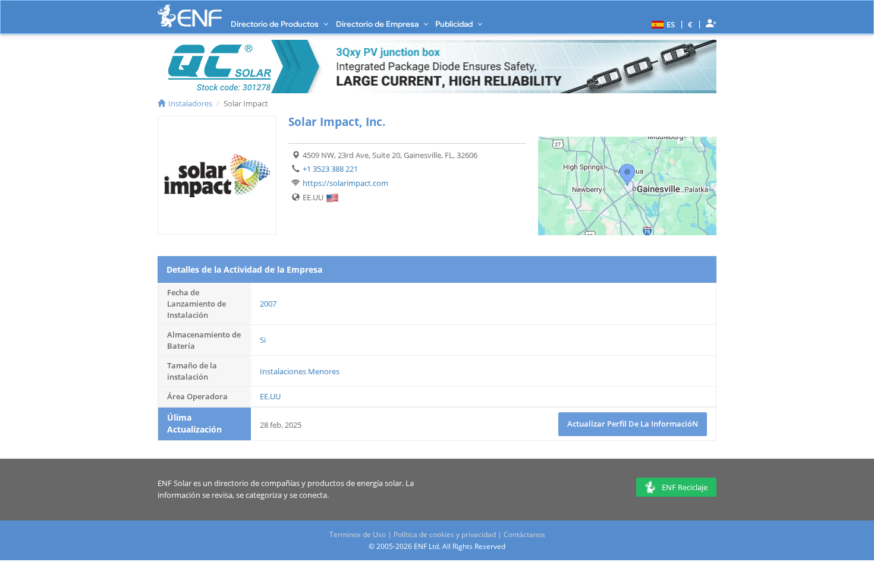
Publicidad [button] (454, 24)
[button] (662, 24)
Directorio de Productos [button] (275, 24)
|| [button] (691, 24)
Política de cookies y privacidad (445, 534)
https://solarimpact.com (345, 183)
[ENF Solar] (190, 16)
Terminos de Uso (357, 534)
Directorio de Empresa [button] (378, 24)
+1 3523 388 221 (330, 168)
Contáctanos (524, 534)
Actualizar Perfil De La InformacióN (632, 423)
